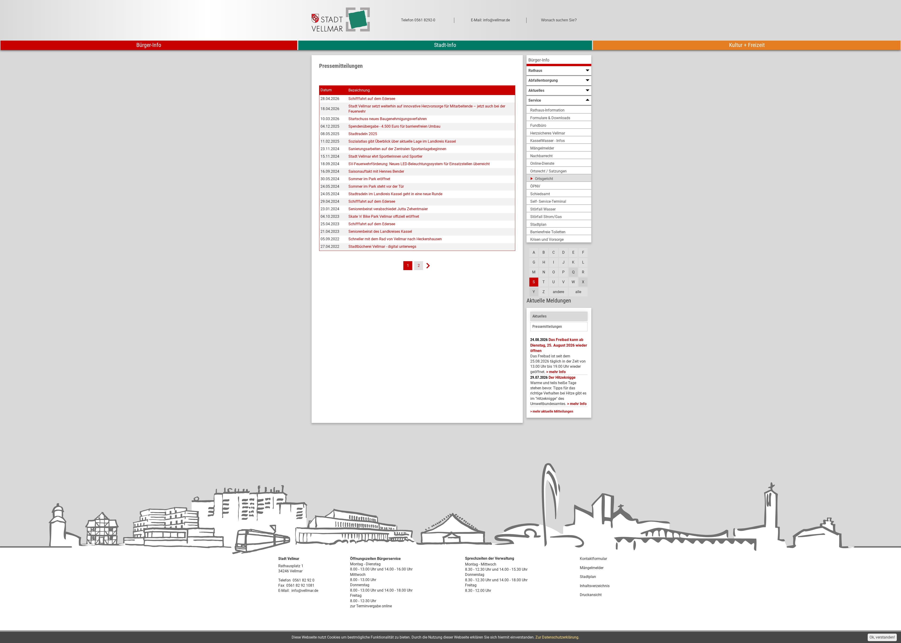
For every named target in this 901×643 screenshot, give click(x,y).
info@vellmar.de (304, 590)
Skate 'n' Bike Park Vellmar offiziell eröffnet (383, 216)
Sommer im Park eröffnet (369, 179)
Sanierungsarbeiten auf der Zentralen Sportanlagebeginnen (397, 149)
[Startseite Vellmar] (346, 20)
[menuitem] (559, 60)
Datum (326, 90)
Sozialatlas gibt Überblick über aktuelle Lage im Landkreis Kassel (402, 141)
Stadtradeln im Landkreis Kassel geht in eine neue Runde (395, 194)
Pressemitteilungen (547, 326)
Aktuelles (539, 316)
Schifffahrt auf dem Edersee (371, 98)
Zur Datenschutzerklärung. (557, 637)
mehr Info (557, 372)
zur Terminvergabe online (371, 606)
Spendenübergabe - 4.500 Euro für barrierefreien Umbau (394, 126)
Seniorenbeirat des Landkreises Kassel (380, 231)
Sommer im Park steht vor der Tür (376, 186)
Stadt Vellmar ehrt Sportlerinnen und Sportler (385, 156)
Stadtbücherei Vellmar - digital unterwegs (382, 246)
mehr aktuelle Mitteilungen (553, 411)
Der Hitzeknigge (562, 377)
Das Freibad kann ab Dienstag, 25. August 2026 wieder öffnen (558, 345)
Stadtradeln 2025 (362, 134)
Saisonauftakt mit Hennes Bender (376, 171)
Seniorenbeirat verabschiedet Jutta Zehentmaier (388, 209)
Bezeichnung (359, 90)
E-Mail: (284, 590)
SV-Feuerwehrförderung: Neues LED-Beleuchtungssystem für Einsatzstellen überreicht (419, 164)
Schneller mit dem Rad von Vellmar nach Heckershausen (395, 239)
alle (578, 292)
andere (558, 292)
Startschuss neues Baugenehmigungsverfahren (387, 119)
